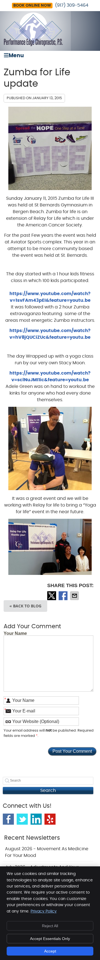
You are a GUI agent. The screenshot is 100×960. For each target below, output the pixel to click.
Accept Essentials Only (50, 938)
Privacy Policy (44, 911)
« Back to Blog (25, 606)
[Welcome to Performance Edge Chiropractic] (33, 45)
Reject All (50, 926)
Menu (16, 55)
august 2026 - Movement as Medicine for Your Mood (46, 852)
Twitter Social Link (22, 819)
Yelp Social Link (50, 819)
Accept (50, 951)
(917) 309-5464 (71, 5)
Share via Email (75, 595)
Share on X (52, 595)
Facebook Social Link (8, 819)
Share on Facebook (64, 595)
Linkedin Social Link (36, 819)
